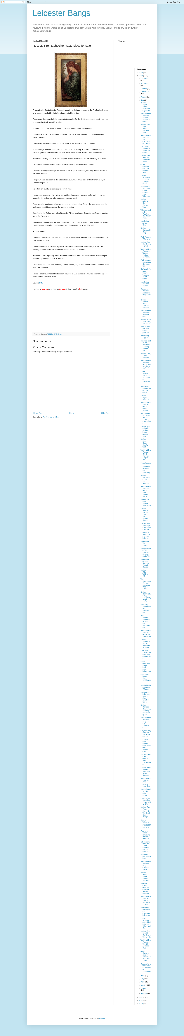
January (144, 993)
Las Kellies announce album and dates (145, 149)
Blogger (102, 1019)
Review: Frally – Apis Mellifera (145, 356)
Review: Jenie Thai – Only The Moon (145, 322)
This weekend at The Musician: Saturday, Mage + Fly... (145, 346)
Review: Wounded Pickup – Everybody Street (145, 179)
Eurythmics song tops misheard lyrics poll (145, 535)
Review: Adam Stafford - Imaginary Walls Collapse (145, 771)
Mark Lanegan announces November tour (145, 263)
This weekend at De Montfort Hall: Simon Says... (145, 214)
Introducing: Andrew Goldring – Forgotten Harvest (145, 563)
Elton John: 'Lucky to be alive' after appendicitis (145, 654)
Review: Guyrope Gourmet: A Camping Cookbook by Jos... (145, 710)
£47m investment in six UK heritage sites (145, 168)
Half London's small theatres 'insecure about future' (145, 274)
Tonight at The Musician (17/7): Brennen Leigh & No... (145, 455)
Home (71, 413)
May (142, 979)
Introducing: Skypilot (144, 337)
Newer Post (37, 413)
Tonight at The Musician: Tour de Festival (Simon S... (145, 253)
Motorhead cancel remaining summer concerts (145, 835)
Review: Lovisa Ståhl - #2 (145, 397)
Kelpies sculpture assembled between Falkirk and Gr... (145, 923)
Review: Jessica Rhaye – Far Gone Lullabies (144, 304)
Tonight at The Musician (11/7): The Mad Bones (145, 633)
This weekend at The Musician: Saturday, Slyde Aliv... (145, 552)
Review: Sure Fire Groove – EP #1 (145, 244)
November (145, 84)
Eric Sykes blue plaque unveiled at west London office (145, 745)
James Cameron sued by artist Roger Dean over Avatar (145, 956)
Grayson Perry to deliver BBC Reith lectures (145, 734)
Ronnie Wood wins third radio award (145, 792)
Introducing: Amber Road (144, 223)
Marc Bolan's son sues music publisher (145, 330)
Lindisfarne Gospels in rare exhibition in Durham (145, 911)
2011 (141, 1000)
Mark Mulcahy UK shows (145, 238)
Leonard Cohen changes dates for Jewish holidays (144, 888)
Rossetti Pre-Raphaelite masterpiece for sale (145, 526)
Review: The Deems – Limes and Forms (145, 158)
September (145, 92)
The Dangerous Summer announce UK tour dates (145, 584)
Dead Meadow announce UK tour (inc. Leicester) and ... (145, 621)
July (142, 100)
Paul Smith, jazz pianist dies (145, 857)
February (144, 988)
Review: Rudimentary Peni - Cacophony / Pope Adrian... (145, 597)
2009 (141, 1004)
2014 (141, 73)
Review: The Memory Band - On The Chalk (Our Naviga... (145, 812)
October (144, 89)
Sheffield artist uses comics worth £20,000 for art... (145, 759)
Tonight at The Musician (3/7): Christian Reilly (145, 866)
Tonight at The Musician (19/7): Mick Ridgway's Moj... (145, 365)
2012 (141, 997)
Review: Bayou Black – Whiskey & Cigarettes (145, 107)
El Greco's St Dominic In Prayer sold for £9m (145, 801)
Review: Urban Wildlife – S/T (144, 573)
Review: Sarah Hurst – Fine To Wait (144, 443)
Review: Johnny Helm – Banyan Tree (144, 203)
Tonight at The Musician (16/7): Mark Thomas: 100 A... (145, 491)
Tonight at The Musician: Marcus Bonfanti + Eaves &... (145, 900)
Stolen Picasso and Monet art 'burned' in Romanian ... (145, 377)
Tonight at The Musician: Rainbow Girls (145, 314)
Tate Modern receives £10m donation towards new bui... (145, 847)
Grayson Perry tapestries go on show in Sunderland (145, 968)
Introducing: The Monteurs (144, 543)
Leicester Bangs (61, 13)
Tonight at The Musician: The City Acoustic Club (145, 944)
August (143, 97)
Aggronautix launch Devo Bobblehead (145, 678)
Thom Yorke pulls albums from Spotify (145, 502)
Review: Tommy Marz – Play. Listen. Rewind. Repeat (144, 514)
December (145, 79)
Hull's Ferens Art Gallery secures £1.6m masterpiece (145, 418)
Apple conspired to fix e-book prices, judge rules (145, 666)
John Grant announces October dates (145, 389)
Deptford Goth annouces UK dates (145, 687)
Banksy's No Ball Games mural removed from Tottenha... (145, 191)
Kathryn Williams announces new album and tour (145, 824)
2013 (141, 76)
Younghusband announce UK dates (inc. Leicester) (145, 468)
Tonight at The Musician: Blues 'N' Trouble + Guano (145, 118)
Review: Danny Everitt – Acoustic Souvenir (144, 876)
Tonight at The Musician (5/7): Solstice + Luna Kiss (145, 782)
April (143, 982)
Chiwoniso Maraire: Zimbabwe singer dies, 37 (145, 293)
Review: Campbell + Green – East (145, 231)
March (143, 985)
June (143, 976)
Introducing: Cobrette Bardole (144, 284)
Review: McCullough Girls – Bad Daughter (145, 480)
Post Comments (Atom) (51, 417)
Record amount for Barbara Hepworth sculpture (145, 643)
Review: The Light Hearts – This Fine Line (145, 129)
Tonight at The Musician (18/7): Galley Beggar (145, 406)
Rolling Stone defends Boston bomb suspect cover (145, 431)
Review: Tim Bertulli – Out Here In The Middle (145, 934)
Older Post (105, 413)
